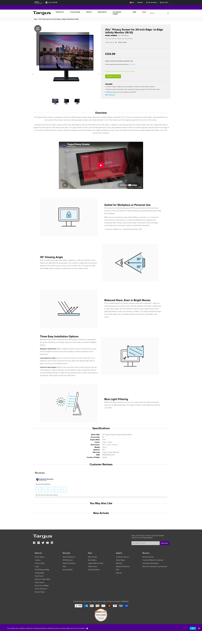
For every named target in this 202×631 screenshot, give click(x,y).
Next (98, 74)
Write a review (122, 42)
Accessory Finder (117, 13)
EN (133, 2)
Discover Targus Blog (42, 579)
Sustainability (39, 573)
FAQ (117, 570)
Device (89, 12)
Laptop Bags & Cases (95, 563)
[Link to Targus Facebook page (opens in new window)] (34, 543)
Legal (37, 566)
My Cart (165, 2)
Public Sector (39, 582)
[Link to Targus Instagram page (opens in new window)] (38, 543)
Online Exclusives (69, 563)
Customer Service (122, 557)
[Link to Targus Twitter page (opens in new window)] (43, 543)
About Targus (39, 557)
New (134, 12)
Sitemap (119, 573)
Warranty (119, 563)
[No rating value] (110, 42)
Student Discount (69, 557)
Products (60, 12)
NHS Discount (68, 560)
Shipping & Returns (123, 566)
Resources (102, 12)
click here (132, 64)
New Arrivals (92, 557)
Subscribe (164, 543)
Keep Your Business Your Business (155, 566)
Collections (75, 12)
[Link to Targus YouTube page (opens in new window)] (47, 543)
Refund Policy (40, 592)
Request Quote (113, 76)
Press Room (39, 576)
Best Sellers (92, 560)
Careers (38, 560)
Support (140, 2)
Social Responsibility (42, 570)
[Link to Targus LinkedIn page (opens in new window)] (51, 543)
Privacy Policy (40, 563)
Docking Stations (94, 570)
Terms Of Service (41, 589)
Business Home (148, 557)
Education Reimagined (151, 563)
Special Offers (68, 570)
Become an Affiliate (42, 586)
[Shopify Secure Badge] (78, 606)
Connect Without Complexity (153, 560)
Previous (32, 74)
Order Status (120, 560)
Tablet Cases (92, 566)
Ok (193, 628)
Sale (64, 566)
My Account (152, 2)
